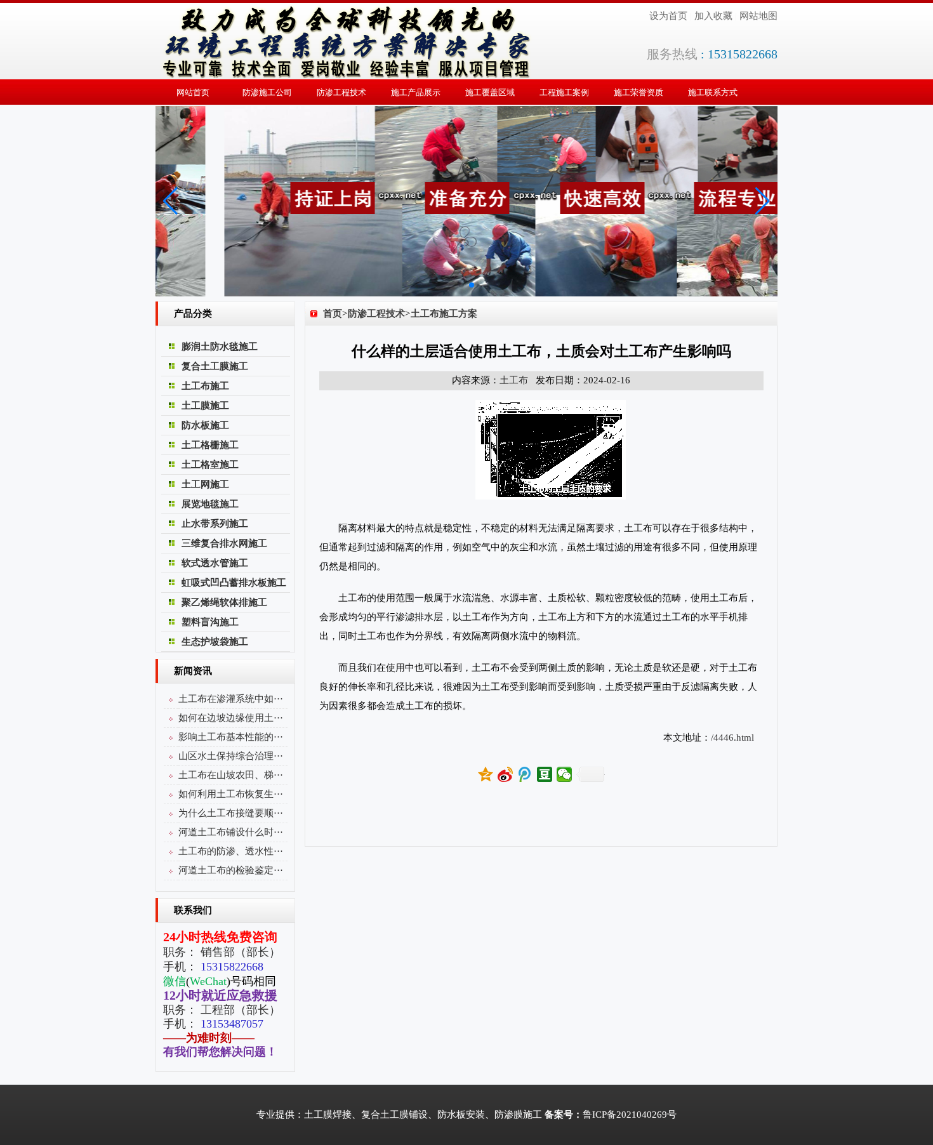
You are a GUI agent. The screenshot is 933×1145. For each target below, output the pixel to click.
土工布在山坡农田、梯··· (230, 775)
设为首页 (668, 16)
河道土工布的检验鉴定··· (230, 870)
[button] (461, 285)
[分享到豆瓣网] (545, 774)
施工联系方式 (713, 92)
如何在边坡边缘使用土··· (230, 718)
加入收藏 (713, 16)
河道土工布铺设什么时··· (230, 832)
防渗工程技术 (341, 92)
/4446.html (732, 737)
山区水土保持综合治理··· (230, 756)
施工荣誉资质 (638, 92)
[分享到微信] (564, 774)
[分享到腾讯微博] (525, 774)
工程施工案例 (564, 92)
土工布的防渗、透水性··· (230, 851)
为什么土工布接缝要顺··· (230, 813)
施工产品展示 (415, 92)
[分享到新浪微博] (505, 774)
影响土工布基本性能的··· (230, 737)
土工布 (514, 380)
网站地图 (758, 16)
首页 (332, 313)
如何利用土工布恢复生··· (230, 794)
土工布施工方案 (444, 313)
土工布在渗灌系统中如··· (230, 699)
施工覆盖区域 (490, 92)
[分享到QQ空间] (486, 774)
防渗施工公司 (267, 92)
